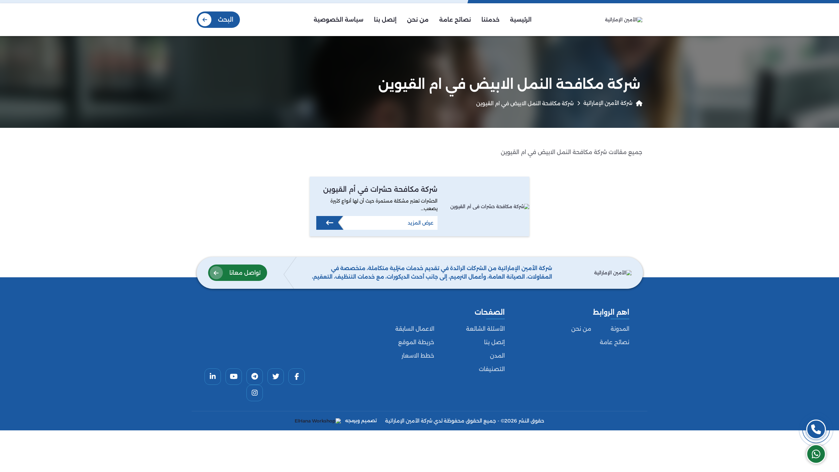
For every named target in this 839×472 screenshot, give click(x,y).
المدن (497, 355)
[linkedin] (213, 376)
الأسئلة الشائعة (485, 328)
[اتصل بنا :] (816, 429)
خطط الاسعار (417, 355)
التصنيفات (492, 369)
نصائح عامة (614, 342)
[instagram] (254, 393)
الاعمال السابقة (414, 328)
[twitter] (275, 376)
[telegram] (254, 376)
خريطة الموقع (416, 342)
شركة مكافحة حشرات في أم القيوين (380, 189)
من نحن (581, 328)
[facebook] (296, 376)
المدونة (620, 328)
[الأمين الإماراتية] (623, 20)
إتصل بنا (494, 342)
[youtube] (233, 376)
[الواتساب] (816, 454)
